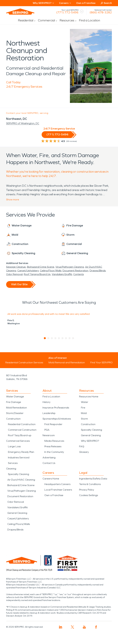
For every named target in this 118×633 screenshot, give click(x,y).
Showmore (12, 199)
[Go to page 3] (52, 338)
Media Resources (54, 440)
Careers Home (51, 478)
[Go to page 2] (48, 338)
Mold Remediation (16, 407)
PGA (46, 429)
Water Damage (15, 396)
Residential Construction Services (24, 362)
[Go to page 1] (45, 338)
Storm (84, 418)
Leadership (49, 413)
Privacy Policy (86, 489)
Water (84, 402)
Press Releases (52, 446)
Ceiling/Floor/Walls (50, 270)
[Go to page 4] (55, 338)
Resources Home (88, 396)
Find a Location (89, 20)
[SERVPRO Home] (20, 11)
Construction (13, 418)
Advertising (49, 457)
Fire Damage (13, 402)
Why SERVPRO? (90, 440)
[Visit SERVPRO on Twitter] (72, 627)
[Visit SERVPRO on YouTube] (84, 627)
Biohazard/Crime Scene (40, 266)
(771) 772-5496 (67, 12)
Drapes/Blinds (98, 270)
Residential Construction (21, 424)
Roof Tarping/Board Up (37, 274)
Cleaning (11, 468)
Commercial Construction (22, 429)
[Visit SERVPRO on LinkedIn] (60, 627)
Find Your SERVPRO (101, 362)
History (46, 402)
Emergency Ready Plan (21, 451)
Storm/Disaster (15, 413)
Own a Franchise (85, 3)
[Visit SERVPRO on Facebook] (96, 627)
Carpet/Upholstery (28, 270)
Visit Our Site (19, 284)
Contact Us (49, 463)
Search (108, 3)
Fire (83, 407)
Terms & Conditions (90, 484)
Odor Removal (14, 274)
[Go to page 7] (66, 338)
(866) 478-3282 (101, 12)
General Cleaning (17, 512)
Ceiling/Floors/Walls (18, 524)
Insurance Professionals (56, 407)
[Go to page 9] (73, 338)
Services (13, 463)
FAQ (81, 446)
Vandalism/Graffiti (62, 274)
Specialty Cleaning (18, 474)
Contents (78, 274)
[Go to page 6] (62, 338)
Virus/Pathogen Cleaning (69, 266)
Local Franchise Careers (58, 489)
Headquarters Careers (57, 484)
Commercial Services (18, 440)
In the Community (54, 451)
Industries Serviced (18, 457)
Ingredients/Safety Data (93, 478)
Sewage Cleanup (16, 266)
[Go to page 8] (69, 338)
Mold (84, 413)
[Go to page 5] (59, 338)
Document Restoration (75, 270)
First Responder (53, 424)
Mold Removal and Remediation (67, 362)
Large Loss (14, 446)
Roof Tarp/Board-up (19, 435)
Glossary (84, 451)
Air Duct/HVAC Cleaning (21, 479)
